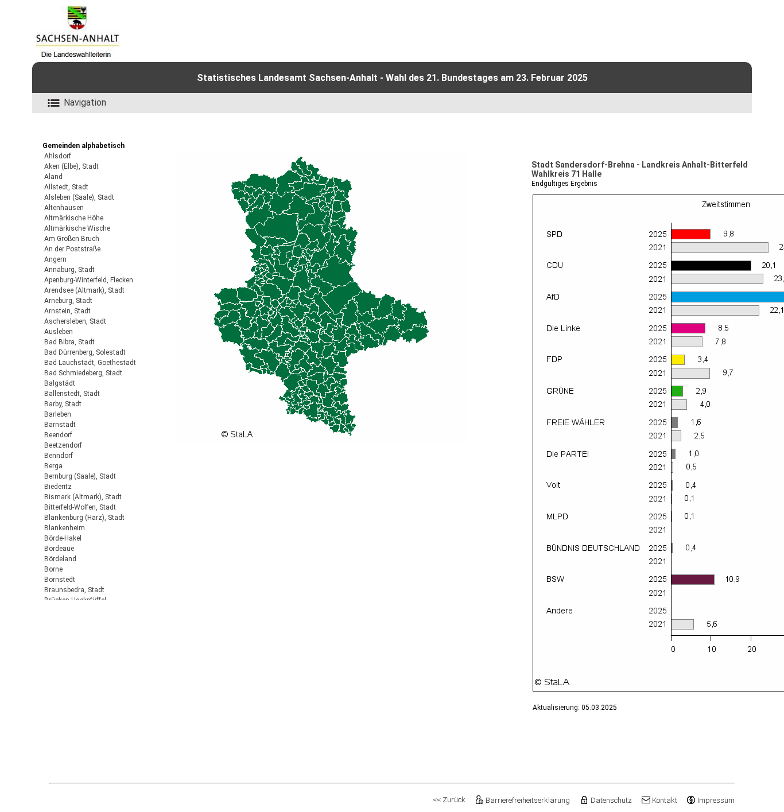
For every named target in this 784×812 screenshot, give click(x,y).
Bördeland (60, 559)
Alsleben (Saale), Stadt (79, 197)
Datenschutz (611, 800)
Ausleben (58, 332)
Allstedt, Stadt (66, 187)
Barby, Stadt (62, 404)
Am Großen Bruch (71, 239)
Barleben (57, 414)
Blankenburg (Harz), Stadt (84, 518)
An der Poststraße (72, 249)
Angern (55, 259)
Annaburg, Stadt (69, 270)
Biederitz (58, 487)
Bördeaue (59, 549)
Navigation (85, 102)
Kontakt (664, 800)
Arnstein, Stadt (67, 311)
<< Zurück (449, 799)
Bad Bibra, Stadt (69, 342)
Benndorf (58, 456)
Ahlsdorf (57, 156)
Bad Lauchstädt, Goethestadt (90, 363)
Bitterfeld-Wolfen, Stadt (80, 507)
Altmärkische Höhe (73, 218)
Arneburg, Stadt (68, 301)
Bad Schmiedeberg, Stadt (83, 373)
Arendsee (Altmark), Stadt (84, 290)
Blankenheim (64, 528)
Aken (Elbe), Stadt (71, 166)
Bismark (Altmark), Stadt (83, 497)
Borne (53, 569)
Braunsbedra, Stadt (74, 590)
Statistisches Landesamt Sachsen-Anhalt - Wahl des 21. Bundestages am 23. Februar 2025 (392, 77)
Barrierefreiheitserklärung (528, 800)
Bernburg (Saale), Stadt (80, 476)
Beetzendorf (63, 445)
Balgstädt (59, 383)
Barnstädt (60, 425)
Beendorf (58, 435)
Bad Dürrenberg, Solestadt (85, 352)
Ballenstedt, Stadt (72, 394)
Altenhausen (64, 208)
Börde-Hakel (62, 538)
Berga (53, 466)
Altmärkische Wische (77, 228)
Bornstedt (59, 580)
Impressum (716, 800)
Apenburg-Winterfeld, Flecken (88, 280)
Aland (53, 177)
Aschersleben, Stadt (75, 321)
